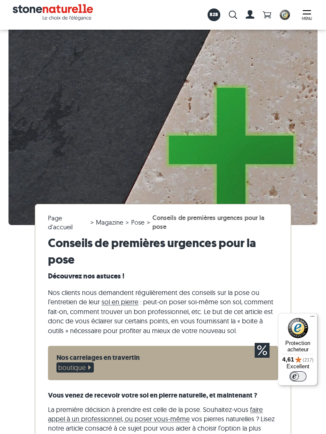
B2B (214, 14)
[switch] (297, 376)
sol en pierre (119, 302)
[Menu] (312, 318)
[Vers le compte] (250, 14)
